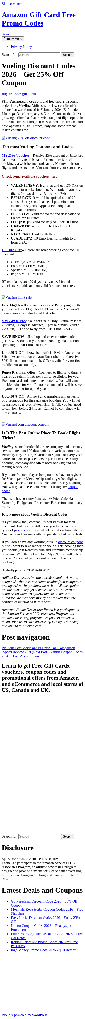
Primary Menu (13, 38)
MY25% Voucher (15, 155)
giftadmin (29, 94)
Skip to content (12, 4)
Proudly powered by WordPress (24, 1015)
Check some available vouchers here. (30, 176)
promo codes (23, 530)
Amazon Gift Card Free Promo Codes (39, 19)
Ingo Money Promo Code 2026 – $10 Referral (44, 950)
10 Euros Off (12, 250)
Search (7, 34)
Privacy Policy (21, 47)
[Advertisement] (20, 765)
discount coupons (70, 542)
